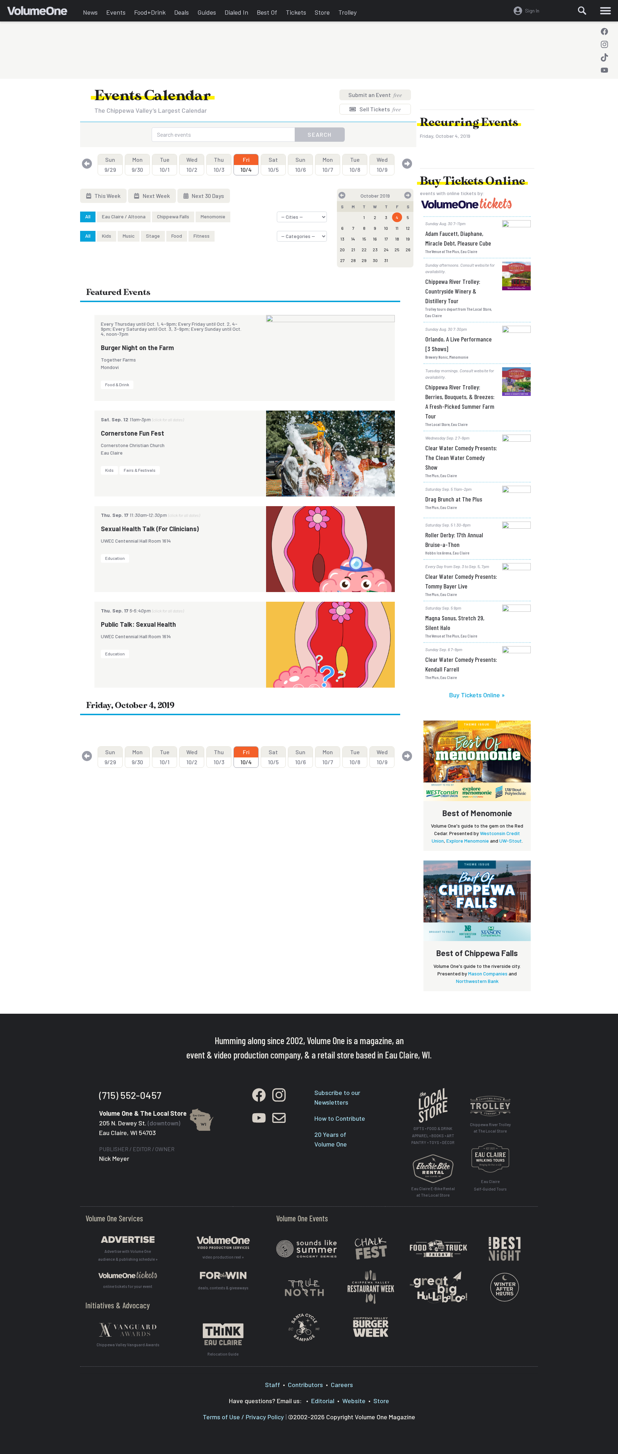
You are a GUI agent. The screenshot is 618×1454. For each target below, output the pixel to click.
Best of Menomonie (477, 813)
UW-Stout (510, 841)
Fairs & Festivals (140, 469)
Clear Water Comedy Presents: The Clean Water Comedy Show (461, 457)
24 (386, 249)
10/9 (382, 164)
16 (375, 238)
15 (364, 238)
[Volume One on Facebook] (604, 31)
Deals (181, 12)
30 (375, 260)
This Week (107, 195)
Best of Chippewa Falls (477, 953)
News (90, 12)
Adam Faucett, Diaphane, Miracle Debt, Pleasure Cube (458, 238)
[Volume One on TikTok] (604, 57)
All (87, 216)
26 (408, 249)
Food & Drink (117, 384)
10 (386, 228)
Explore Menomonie (467, 841)
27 (342, 260)
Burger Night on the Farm (137, 348)
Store (322, 12)
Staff (272, 1384)
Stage (153, 236)
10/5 (273, 164)
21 (353, 249)
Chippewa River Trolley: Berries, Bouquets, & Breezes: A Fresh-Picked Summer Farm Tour (460, 401)
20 (342, 249)
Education (115, 558)
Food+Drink (150, 12)
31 (386, 260)
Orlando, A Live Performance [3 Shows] (458, 344)
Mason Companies (487, 973)
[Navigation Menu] (605, 10)
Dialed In (236, 12)
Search (320, 134)
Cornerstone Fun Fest (132, 433)
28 (353, 260)
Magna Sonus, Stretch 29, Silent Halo (454, 622)
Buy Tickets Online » (477, 695)
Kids (106, 236)
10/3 (219, 164)
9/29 (110, 164)
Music (128, 236)
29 (364, 260)
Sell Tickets (379, 109)
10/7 (327, 164)
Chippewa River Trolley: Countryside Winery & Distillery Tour (452, 291)
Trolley (347, 12)
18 (397, 238)
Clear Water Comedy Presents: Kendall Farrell (461, 664)
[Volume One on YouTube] (604, 70)
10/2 (191, 164)
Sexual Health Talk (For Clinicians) (150, 529)
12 (408, 228)
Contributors (305, 1384)
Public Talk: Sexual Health (138, 624)
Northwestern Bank (477, 981)
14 (353, 238)
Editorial (322, 1401)
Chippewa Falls (173, 216)
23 (375, 249)
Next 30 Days (207, 195)
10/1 (165, 164)
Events (116, 12)
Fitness (201, 236)
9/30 (137, 164)
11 (397, 228)
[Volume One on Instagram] (604, 44)
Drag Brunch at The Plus (453, 499)
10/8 (354, 164)
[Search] (582, 10)
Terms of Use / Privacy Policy (243, 1417)
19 (408, 238)
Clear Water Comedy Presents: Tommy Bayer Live (461, 581)
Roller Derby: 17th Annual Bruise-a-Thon (454, 539)
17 (386, 238)
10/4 (246, 164)
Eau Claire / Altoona (124, 216)
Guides (206, 12)
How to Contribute (339, 1118)
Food (176, 236)
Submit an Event (375, 94)
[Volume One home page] (43, 12)
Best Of (267, 12)
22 (364, 249)
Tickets (296, 12)
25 (396, 249)
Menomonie (213, 216)
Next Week (156, 195)
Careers (342, 1384)
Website (354, 1401)
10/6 (300, 164)
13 (342, 238)
